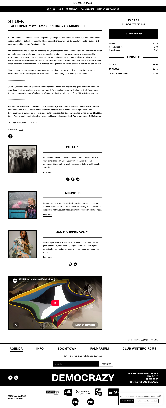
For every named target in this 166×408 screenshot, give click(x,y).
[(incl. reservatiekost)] (122, 47)
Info (60, 9)
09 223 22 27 (152, 379)
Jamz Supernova (72, 232)
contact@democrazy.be (143, 382)
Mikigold (73, 193)
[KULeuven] (52, 392)
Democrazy (83, 3)
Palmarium (87, 9)
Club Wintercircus (107, 9)
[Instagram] (73, 179)
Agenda (51, 9)
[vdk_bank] (67, 392)
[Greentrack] (98, 392)
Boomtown (72, 9)
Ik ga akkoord (127, 401)
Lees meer (47, 172)
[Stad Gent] (113, 392)
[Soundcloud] (78, 179)
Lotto (21, 129)
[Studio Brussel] (75, 402)
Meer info (155, 396)
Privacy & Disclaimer (15, 399)
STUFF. (72, 147)
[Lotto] (90, 402)
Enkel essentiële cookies (147, 401)
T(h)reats (53, 50)
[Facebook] (68, 179)
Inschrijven (106, 364)
